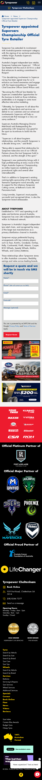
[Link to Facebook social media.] (21, 775)
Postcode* (7, 300)
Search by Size (8, 655)
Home (6, 16)
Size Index (7, 719)
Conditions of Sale (30, 769)
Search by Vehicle (10, 653)
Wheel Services (9, 687)
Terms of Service (29, 326)
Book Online (9, 699)
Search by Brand (9, 658)
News (5, 705)
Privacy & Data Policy (16, 769)
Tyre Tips (6, 664)
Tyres (5, 650)
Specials (6, 693)
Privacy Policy (14, 326)
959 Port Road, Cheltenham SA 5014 (21, 592)
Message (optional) (10, 308)
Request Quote (11, 335)
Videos (6, 708)
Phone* (16, 285)
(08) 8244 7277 (14, 598)
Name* (6, 278)
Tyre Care (6, 661)
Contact (6, 696)
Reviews (7, 711)
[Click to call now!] (28, 3)
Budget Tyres (7, 725)
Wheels (6, 667)
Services (6, 676)
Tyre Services (8, 685)
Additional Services (10, 690)
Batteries (6, 679)
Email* (6, 293)
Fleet (5, 702)
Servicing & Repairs (10, 682)
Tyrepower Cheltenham (23, 8)
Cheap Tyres (7, 728)
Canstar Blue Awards (11, 722)
